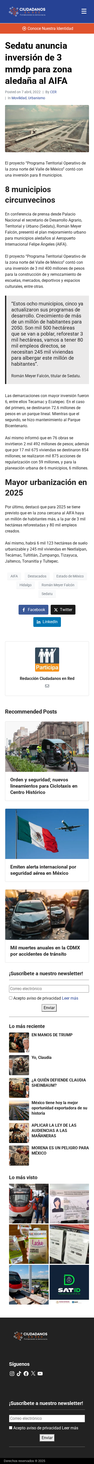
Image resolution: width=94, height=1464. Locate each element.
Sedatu (47, 594)
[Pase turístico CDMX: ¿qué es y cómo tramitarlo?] (69, 1244)
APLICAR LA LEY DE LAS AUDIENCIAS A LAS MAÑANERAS (54, 1130)
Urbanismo (36, 98)
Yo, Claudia (42, 1057)
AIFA (14, 576)
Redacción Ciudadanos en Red (47, 678)
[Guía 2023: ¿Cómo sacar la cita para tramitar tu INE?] (69, 1203)
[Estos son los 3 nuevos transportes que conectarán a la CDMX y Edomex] (29, 1203)
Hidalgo (26, 585)
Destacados (37, 576)
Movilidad (19, 98)
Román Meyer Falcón (58, 585)
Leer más (70, 998)
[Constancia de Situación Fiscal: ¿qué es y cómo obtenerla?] (69, 1285)
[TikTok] (19, 1374)
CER (53, 92)
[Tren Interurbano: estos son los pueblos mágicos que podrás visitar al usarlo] (29, 1285)
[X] (33, 1374)
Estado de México (70, 576)
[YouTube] (40, 1374)
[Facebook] (26, 1374)
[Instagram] (12, 1374)
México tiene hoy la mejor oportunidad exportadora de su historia (59, 1108)
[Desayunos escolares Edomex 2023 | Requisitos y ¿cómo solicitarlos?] (29, 1244)
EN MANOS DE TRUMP (52, 1035)
